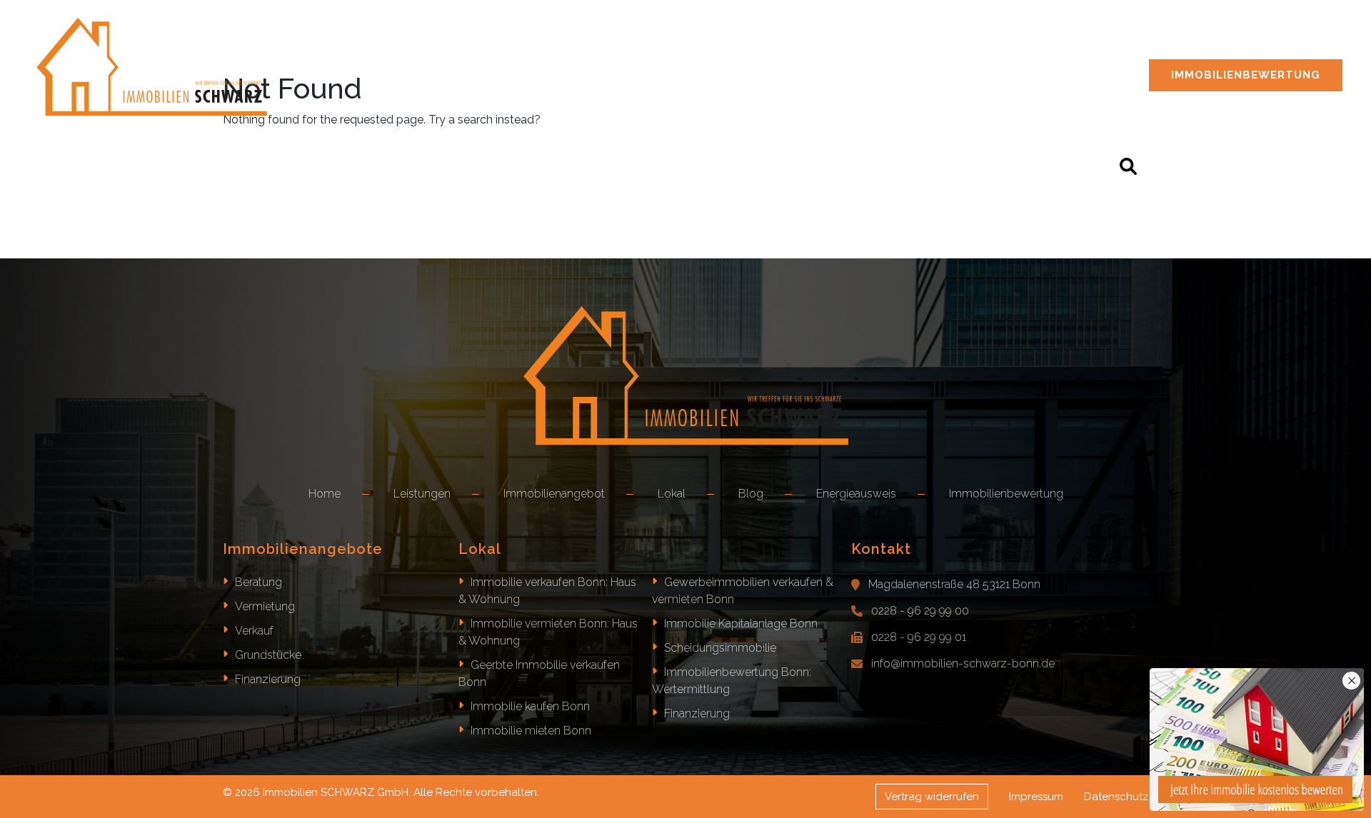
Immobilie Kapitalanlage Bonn (741, 623)
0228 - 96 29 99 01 (918, 637)
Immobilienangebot (723, 50)
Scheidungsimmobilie (720, 648)
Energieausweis (1194, 50)
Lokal (830, 50)
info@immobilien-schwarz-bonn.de (963, 663)
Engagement (1022, 50)
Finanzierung (268, 679)
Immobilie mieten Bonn (531, 730)
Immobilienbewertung (1006, 493)
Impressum (1036, 796)
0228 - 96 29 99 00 (920, 610)
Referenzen (917, 50)
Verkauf (254, 630)
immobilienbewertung (1245, 75)
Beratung (258, 582)
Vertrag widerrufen (932, 796)
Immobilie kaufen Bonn (530, 706)
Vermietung (265, 606)
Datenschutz (1116, 796)
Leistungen (591, 50)
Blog (1103, 50)
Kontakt (1295, 50)
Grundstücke (268, 655)
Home (510, 50)
